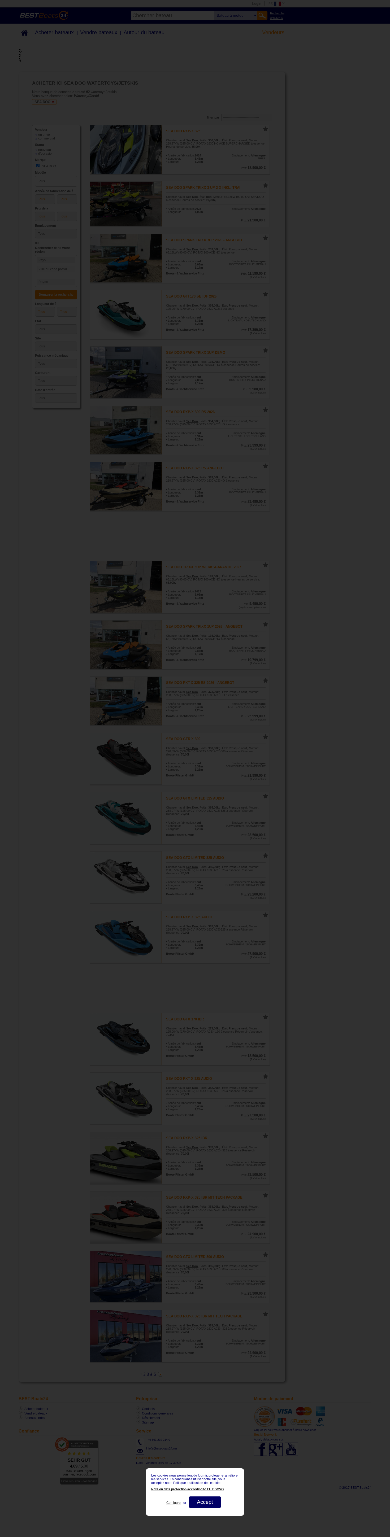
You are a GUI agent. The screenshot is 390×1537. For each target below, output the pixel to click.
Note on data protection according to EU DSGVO (187, 1489)
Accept (205, 1502)
